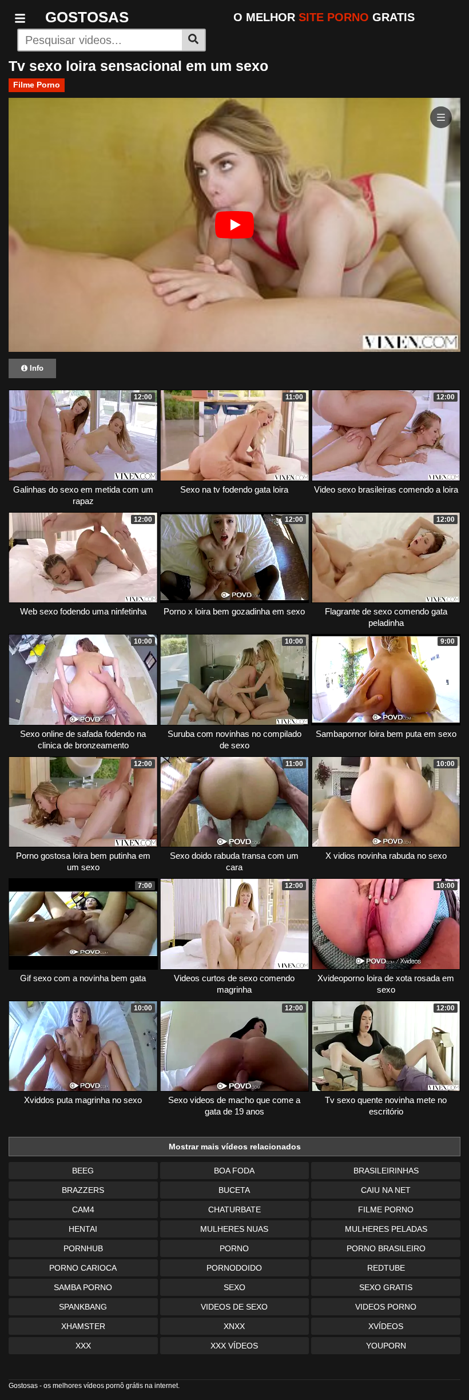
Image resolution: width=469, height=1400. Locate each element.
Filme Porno (36, 84)
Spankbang (83, 1306)
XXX (83, 1345)
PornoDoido (234, 1267)
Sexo (234, 1287)
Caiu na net (386, 1190)
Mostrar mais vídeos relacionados (235, 1146)
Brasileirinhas (386, 1170)
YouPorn (386, 1345)
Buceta (234, 1190)
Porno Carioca (83, 1267)
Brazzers (83, 1190)
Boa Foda (234, 1170)
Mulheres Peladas (386, 1229)
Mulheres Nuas (234, 1229)
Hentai (83, 1229)
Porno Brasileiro (386, 1248)
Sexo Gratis (385, 1287)
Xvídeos (385, 1326)
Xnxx (234, 1326)
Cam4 (83, 1209)
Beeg (83, 1170)
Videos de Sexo (234, 1306)
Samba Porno (83, 1287)
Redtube (386, 1267)
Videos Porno (385, 1306)
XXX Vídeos (234, 1345)
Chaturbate (234, 1209)
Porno (234, 1248)
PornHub (83, 1248)
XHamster (83, 1326)
